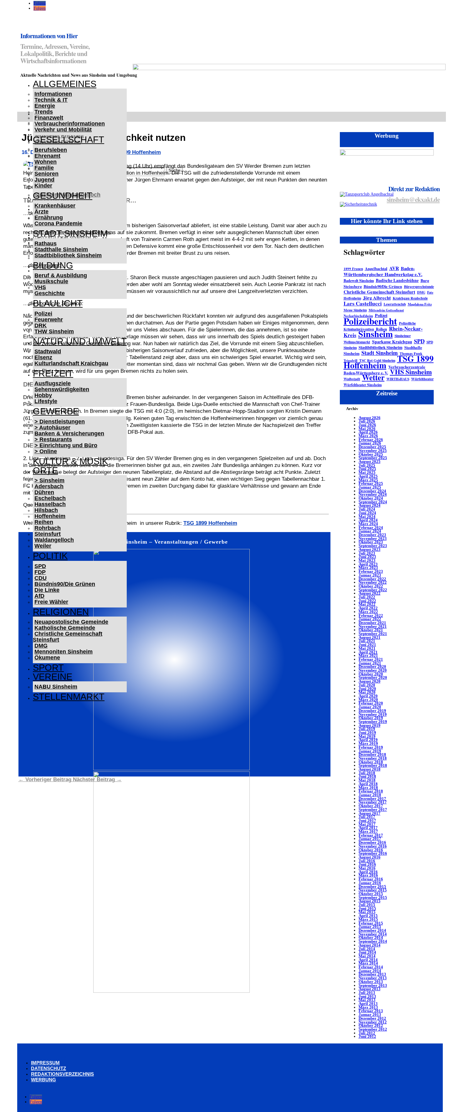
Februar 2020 (371, 703)
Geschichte (49, 293)
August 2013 (370, 988)
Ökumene (47, 657)
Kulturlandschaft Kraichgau (71, 363)
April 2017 (368, 827)
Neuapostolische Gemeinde (71, 622)
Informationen (53, 94)
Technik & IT (51, 100)
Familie (44, 168)
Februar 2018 (371, 791)
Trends (43, 112)
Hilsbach (46, 510)
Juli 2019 (367, 728)
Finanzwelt (48, 118)
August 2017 (370, 813)
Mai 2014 (367, 956)
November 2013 (373, 978)
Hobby (43, 395)
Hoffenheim (49, 516)
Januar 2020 (370, 707)
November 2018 (373, 758)
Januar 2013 (370, 1014)
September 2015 (373, 897)
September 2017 (373, 809)
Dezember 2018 (372, 754)
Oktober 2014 (371, 937)
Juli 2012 (367, 1033)
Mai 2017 (367, 824)
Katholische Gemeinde (64, 628)
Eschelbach (50, 498)
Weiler (42, 546)
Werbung (43, 1079)
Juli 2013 (367, 992)
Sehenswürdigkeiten (61, 389)
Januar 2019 (370, 751)
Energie (44, 106)
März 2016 (368, 875)
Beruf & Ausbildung (60, 275)
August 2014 (370, 945)
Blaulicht (58, 303)
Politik (50, 556)
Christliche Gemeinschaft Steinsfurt (67, 637)
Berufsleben (50, 150)
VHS (40, 287)
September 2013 (373, 985)
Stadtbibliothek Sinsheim (68, 255)
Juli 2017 (367, 816)
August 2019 (370, 725)
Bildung (53, 265)
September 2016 (373, 853)
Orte (45, 470)
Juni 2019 (367, 732)
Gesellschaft (68, 140)
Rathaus (45, 243)
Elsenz (43, 357)
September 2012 (373, 1029)
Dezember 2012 (372, 1018)
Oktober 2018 (371, 762)
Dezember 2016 (372, 842)
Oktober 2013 (371, 981)
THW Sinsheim (54, 331)
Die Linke (46, 590)
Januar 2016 (370, 882)
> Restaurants (53, 439)
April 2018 (368, 783)
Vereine (52, 677)
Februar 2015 (371, 923)
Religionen (61, 612)
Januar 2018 (370, 794)
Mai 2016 (367, 868)
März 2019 (368, 743)
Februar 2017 (371, 835)
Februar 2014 (371, 967)
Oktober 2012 (371, 1025)
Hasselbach (50, 504)
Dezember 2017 (372, 798)
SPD (40, 566)
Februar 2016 (371, 879)
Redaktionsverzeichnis (62, 1074)
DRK (40, 325)
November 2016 (373, 846)
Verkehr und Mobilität (63, 129)
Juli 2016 (367, 860)
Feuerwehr (48, 319)
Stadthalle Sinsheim (61, 249)
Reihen (43, 522)
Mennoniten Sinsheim (63, 651)
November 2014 (373, 934)
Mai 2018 (367, 780)
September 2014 (373, 941)
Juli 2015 (367, 904)
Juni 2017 (367, 820)
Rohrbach (47, 528)
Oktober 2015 (371, 893)
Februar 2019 (371, 747)
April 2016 (368, 871)
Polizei (43, 313)
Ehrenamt (47, 156)
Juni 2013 (367, 996)
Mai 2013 (367, 999)
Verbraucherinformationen (69, 123)
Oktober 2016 (371, 850)
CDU (40, 578)
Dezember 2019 (372, 710)
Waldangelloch (54, 540)
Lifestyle (45, 401)
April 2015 (368, 915)
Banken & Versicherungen (69, 433)
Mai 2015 (367, 912)
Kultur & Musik (70, 461)
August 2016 (370, 857)
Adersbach (49, 486)
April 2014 (368, 959)
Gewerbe (56, 411)
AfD (39, 596)
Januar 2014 (370, 970)
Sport (48, 668)
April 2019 (368, 739)
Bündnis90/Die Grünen (64, 584)
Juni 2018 (367, 776)
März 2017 (368, 831)
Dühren (44, 492)
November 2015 (373, 890)
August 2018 (370, 769)
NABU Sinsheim (55, 687)
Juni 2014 (367, 952)
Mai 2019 (367, 736)
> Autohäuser (52, 427)
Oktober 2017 (371, 805)
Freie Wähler (51, 602)
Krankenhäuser (54, 205)
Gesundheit (62, 196)
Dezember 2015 (372, 886)
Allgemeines (64, 84)
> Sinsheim (49, 480)
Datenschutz (48, 1068)
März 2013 (368, 1007)
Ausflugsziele (52, 383)
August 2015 (370, 901)
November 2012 (373, 1022)
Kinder (43, 185)
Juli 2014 (367, 948)
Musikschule (51, 281)
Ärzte (41, 211)
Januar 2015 (370, 926)
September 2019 (373, 721)
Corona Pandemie (58, 223)
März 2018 (368, 787)
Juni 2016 (367, 864)
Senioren (46, 174)
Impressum (45, 1062)
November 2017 (373, 802)
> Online (45, 451)
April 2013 (368, 1003)
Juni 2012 (367, 1036)
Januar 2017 (370, 838)
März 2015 (368, 919)
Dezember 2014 (372, 930)
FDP (40, 572)
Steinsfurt (47, 534)
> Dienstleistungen (59, 421)
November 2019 (373, 714)
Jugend (44, 180)
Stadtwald (47, 351)
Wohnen (45, 162)
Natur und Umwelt (80, 341)
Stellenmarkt (69, 697)
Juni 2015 (367, 908)
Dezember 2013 (372, 974)
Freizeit (53, 373)
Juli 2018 (367, 773)
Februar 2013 (371, 1010)
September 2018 (373, 765)
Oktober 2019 (371, 717)
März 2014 (368, 963)
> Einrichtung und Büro (65, 445)
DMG (41, 646)
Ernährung (48, 217)
